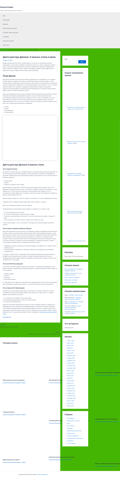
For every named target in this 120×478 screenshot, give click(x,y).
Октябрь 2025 (71, 365)
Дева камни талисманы (71, 280)
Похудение (6, 36)
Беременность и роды (73, 420)
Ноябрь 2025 (71, 363)
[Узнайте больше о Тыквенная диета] (25, 408)
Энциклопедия (6, 7)
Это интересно (71, 443)
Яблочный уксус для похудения (13, 380)
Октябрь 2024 (71, 395)
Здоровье (5, 24)
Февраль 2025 (71, 385)
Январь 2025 (70, 388)
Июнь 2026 (70, 345)
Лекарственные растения (10, 28)
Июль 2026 (70, 343)
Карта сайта (6, 45)
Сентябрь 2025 (71, 368)
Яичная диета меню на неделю (59, 380)
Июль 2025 (70, 373)
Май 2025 (70, 378)
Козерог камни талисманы (72, 277)
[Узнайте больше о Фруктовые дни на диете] (25, 456)
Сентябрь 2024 (71, 398)
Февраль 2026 (71, 355)
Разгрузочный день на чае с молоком (62, 457)
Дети (4, 15)
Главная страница (5, 49)
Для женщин (6, 20)
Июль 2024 (70, 403)
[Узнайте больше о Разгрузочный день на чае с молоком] (71, 453)
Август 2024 (70, 400)
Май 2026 (70, 348)
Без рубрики (70, 418)
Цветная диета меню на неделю (106, 419)
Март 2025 (70, 383)
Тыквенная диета (9, 412)
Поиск (66, 59)
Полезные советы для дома (10, 32)
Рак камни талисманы (71, 282)
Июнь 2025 (70, 375)
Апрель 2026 (70, 350)
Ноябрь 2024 (71, 393)
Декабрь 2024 (71, 390)
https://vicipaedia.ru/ (43, 474)
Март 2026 (70, 353)
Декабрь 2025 (71, 360)
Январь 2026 (70, 358)
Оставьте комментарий (8, 382)
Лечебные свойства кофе (74, 241)
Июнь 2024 (70, 405)
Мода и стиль (71, 433)
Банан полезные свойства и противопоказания (73, 307)
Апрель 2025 (70, 380)
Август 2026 (70, 340)
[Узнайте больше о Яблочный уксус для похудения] (25, 376)
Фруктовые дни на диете (11, 460)
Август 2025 (70, 370)
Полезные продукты (8, 41)
